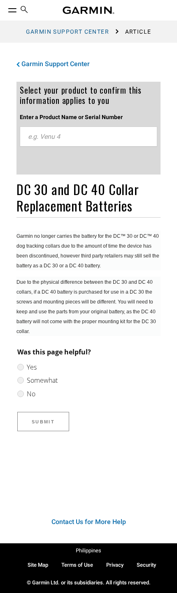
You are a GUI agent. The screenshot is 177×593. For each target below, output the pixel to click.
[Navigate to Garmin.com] (88, 10)
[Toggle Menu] (5, 8)
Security (146, 565)
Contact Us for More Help (88, 522)
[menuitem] (24, 10)
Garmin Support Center (67, 31)
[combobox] (88, 136)
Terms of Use (77, 565)
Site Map (38, 565)
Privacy (114, 565)
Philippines (88, 550)
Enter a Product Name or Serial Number (71, 117)
